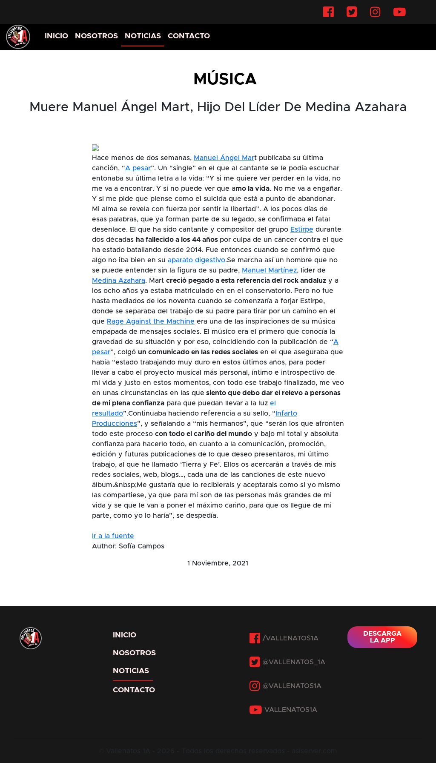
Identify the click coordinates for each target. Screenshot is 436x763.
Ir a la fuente (113, 536)
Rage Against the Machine (151, 321)
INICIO (56, 36)
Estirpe (301, 229)
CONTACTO (189, 36)
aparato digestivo (196, 260)
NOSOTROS (96, 36)
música (225, 80)
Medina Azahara (118, 280)
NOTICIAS (143, 36)
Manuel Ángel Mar (224, 158)
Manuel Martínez (269, 270)
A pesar (138, 168)
